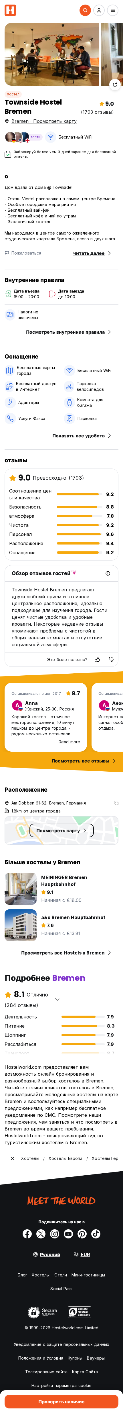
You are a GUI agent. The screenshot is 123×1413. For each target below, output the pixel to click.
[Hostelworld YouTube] (68, 1233)
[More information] (107, 573)
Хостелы (41, 1274)
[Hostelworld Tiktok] (95, 1233)
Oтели (60, 1274)
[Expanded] (12, 1158)
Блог (22, 1274)
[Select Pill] (85, 10)
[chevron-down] (57, 999)
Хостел (13, 94)
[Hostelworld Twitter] (40, 1233)
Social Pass (61, 1288)
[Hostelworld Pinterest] (82, 1233)
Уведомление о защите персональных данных (61, 1344)
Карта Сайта (85, 1371)
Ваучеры (96, 1358)
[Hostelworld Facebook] (27, 1233)
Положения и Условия (40, 1358)
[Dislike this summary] (111, 659)
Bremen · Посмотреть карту (44, 121)
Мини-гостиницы (88, 1274)
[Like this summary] (97, 659)
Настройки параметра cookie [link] (61, 1385)
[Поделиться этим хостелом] (115, 84)
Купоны (75, 1358)
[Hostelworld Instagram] (54, 1233)
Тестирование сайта (46, 1371)
